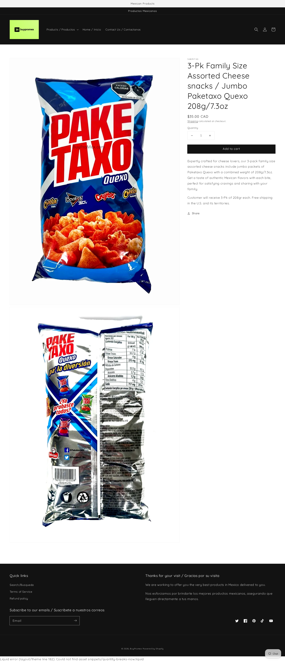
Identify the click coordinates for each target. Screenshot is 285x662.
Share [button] (196, 213)
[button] (256, 29)
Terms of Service (21, 591)
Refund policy (19, 598)
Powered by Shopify (153, 648)
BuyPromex (136, 648)
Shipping (192, 121)
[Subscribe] (75, 620)
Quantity (192, 128)
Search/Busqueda (22, 585)
